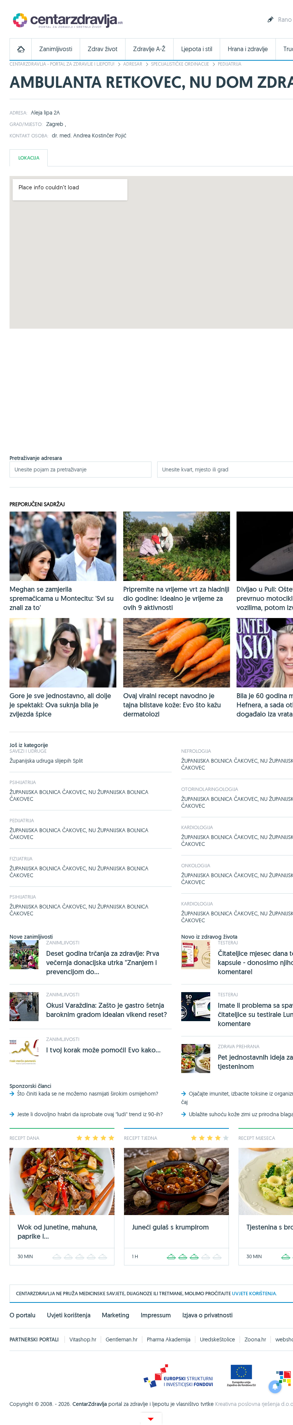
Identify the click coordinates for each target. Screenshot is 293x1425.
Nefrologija (196, 751)
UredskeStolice (217, 1339)
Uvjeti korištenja (68, 1315)
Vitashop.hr (82, 1339)
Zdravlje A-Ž (149, 49)
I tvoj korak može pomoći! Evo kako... (103, 1050)
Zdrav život (103, 49)
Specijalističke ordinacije (180, 64)
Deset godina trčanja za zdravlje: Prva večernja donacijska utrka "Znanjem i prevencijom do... (102, 962)
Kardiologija (197, 827)
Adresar (132, 64)
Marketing (115, 1315)
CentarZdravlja (67, 20)
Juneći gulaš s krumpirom (170, 1227)
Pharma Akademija (168, 1339)
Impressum (156, 1315)
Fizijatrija (21, 858)
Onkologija (195, 865)
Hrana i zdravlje (248, 49)
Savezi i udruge (28, 751)
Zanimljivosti (55, 49)
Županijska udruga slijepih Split (46, 760)
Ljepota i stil (196, 49)
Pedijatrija (229, 64)
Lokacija (28, 158)
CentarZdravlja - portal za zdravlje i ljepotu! (62, 64)
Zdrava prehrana (238, 1046)
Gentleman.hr (121, 1339)
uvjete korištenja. (254, 1293)
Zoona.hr (255, 1339)
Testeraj (228, 942)
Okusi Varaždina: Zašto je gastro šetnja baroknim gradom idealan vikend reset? (106, 1010)
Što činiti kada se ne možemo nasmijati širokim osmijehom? (87, 1093)
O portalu (22, 1315)
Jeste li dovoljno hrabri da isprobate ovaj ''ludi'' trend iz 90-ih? (90, 1114)
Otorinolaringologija (209, 789)
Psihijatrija (23, 782)
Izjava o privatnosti (207, 1315)
